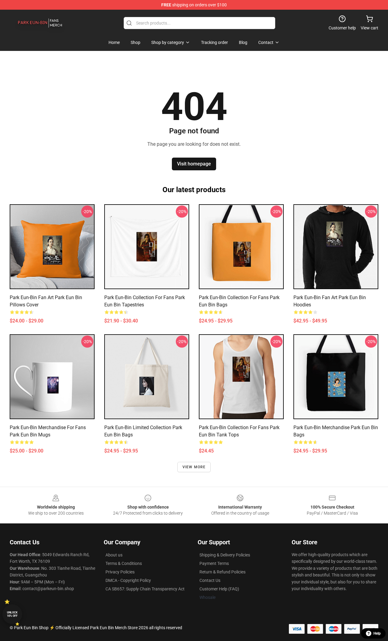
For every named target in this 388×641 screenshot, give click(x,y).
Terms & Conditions (123, 563)
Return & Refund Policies (222, 571)
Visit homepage (194, 164)
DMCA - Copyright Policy (128, 580)
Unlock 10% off (12, 614)
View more (194, 467)
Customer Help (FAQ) (219, 588)
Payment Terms (214, 563)
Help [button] (377, 633)
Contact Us (209, 580)
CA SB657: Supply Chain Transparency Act (145, 588)
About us (113, 555)
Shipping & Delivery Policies (224, 555)
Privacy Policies (120, 571)
